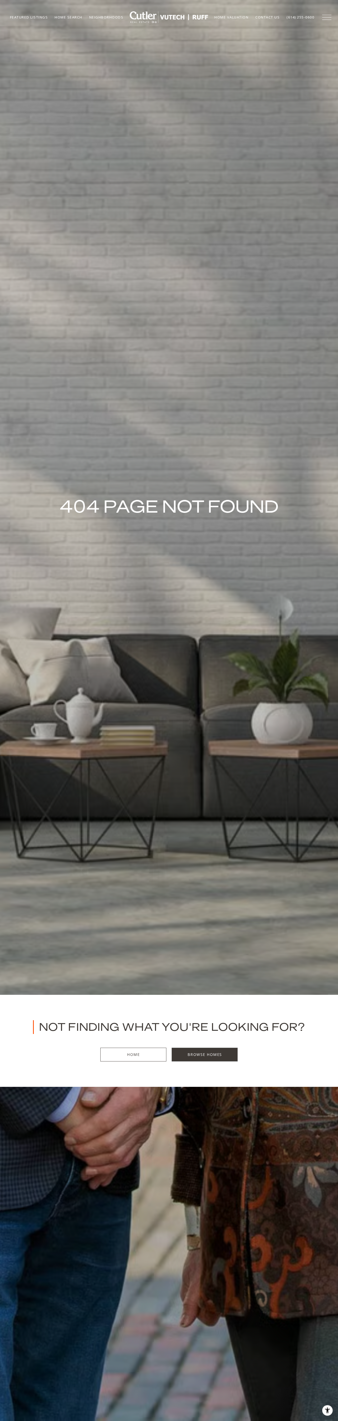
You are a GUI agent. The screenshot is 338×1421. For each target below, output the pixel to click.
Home (133, 1054)
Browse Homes (204, 1054)
